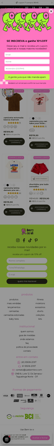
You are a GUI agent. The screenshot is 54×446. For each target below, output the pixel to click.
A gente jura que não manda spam (27, 77)
